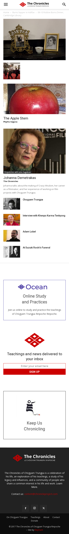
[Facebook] (25, 508)
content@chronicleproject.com (41, 494)
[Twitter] (43, 508)
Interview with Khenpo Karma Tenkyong (44, 215)
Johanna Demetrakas (19, 178)
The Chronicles (10, 181)
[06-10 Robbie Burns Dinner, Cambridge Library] (34, 59)
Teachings (35, 517)
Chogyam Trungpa (33, 199)
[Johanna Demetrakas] (34, 151)
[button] (5, 4)
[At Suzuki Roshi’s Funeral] (11, 252)
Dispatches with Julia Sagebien (17, 172)
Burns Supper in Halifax (23, 12)
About (46, 517)
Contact (56, 517)
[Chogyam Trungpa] (11, 204)
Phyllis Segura (10, 121)
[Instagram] (34, 508)
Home (6, 12)
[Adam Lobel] (11, 236)
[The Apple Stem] (34, 99)
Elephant (39, 530)
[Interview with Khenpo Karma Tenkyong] (11, 220)
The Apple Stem (15, 118)
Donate (34, 520)
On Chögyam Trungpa (17, 517)
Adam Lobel (29, 231)
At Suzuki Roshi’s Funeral (36, 247)
